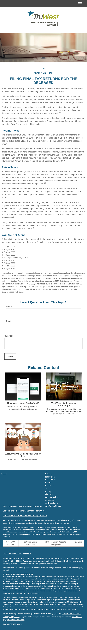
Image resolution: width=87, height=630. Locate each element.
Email (9, 321)
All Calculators (51, 503)
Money (48, 491)
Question (8, 336)
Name (9, 306)
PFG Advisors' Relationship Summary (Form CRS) (25, 515)
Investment (50, 480)
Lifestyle (49, 494)
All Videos (49, 500)
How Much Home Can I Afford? (23, 403)
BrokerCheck (55, 506)
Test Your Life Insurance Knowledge (64, 404)
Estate (48, 482)
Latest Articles (51, 497)
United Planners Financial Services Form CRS (24, 511)
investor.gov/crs (69, 520)
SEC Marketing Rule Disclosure (17, 554)
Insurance (49, 485)
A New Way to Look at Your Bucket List (23, 455)
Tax (46, 488)
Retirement (50, 477)
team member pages (12, 561)
